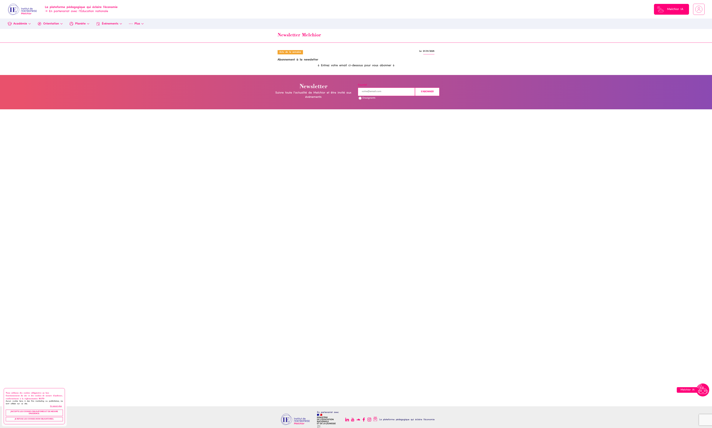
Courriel (362, 85)
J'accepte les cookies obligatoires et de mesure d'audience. (34, 413)
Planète (80, 23)
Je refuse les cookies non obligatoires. (34, 419)
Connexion (699, 9)
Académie (20, 23)
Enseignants (368, 98)
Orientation (51, 23)
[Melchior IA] (702, 389)
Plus (137, 23)
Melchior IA (675, 9)
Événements (110, 23)
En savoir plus (56, 406)
